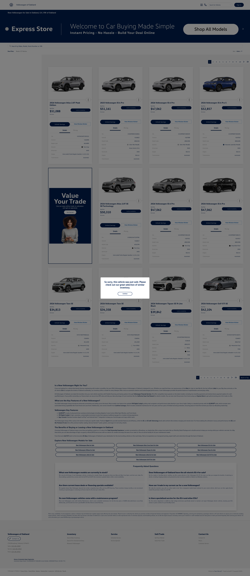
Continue (125, 293)
